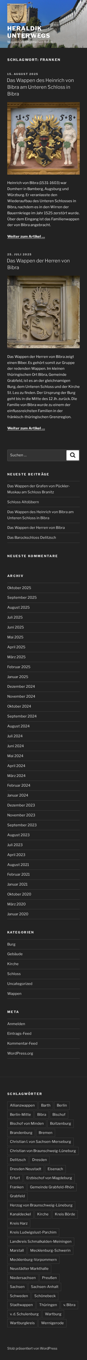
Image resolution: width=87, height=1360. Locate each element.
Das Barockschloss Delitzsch (31, 537)
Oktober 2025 (19, 588)
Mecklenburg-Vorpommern (33, 1259)
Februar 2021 (18, 874)
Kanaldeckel (20, 1214)
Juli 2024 (15, 736)
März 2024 (16, 776)
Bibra (41, 1114)
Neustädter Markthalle (29, 1268)
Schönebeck (45, 1296)
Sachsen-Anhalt (44, 1287)
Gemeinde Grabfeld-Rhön (52, 1187)
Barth (46, 1105)
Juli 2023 (15, 845)
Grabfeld (17, 1196)
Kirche (13, 964)
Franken (17, 1187)
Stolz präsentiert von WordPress (32, 1348)
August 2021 (18, 865)
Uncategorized (19, 984)
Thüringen (48, 1305)
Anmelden (16, 1024)
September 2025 (22, 597)
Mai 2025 (15, 637)
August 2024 (18, 726)
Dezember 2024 (21, 686)
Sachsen (17, 1287)
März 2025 (16, 657)
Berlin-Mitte (20, 1114)
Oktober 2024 (19, 706)
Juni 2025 (15, 627)
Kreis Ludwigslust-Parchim (33, 1232)
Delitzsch (18, 1160)
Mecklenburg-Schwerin (50, 1250)
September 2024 (22, 716)
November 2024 (21, 696)
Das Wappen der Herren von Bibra (36, 527)
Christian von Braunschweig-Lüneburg (43, 1151)
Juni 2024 (15, 746)
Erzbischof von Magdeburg (49, 1178)
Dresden (39, 1160)
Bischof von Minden (27, 1123)
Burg (11, 944)
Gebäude (15, 954)
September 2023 (22, 825)
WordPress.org (20, 1053)
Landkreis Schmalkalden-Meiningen (41, 1241)
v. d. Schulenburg (24, 1314)
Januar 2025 (17, 677)
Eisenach (55, 1169)
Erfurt (15, 1178)
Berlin (62, 1105)
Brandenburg (21, 1133)
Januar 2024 (17, 795)
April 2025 (16, 647)
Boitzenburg (60, 1123)
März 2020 (16, 904)
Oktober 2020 (19, 894)
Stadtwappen (21, 1305)
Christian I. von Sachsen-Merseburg (40, 1141)
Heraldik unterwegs (29, 32)
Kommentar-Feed (22, 1043)
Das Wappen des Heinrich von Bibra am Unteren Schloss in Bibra (40, 87)
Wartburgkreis (22, 1323)
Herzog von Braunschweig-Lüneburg (41, 1205)
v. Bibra (69, 1305)
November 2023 (21, 815)
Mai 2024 (15, 756)
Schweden (19, 1296)
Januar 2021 (17, 884)
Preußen (49, 1278)
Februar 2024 (18, 785)
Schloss (14, 974)
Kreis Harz (19, 1223)
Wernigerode (52, 1323)
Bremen (45, 1133)
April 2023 (16, 855)
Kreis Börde (65, 1214)
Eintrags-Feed (19, 1033)
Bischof (58, 1114)
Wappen (14, 993)
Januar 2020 (17, 914)
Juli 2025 (15, 617)
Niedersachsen (23, 1278)
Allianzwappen (22, 1105)
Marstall (17, 1250)
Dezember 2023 (21, 805)
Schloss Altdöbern (23, 502)
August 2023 (18, 835)
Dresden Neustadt (25, 1169)
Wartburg (53, 1314)
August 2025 (18, 607)
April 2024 (16, 766)
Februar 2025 (18, 667)
